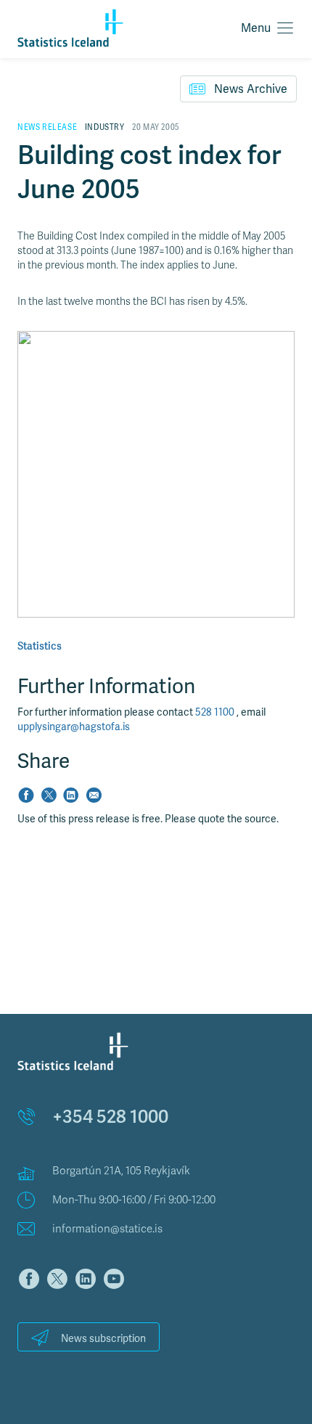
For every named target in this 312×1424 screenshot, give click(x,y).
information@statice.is (107, 1228)
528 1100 (216, 712)
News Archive (250, 89)
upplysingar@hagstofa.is (73, 727)
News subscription (103, 1339)
